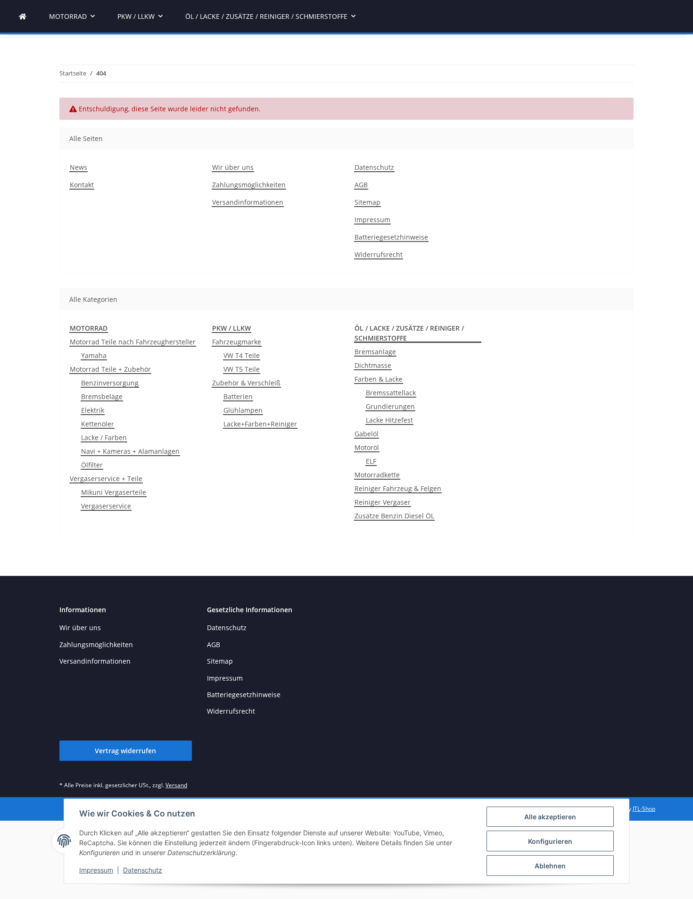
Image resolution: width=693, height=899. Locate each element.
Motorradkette (377, 474)
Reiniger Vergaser (383, 502)
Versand (176, 785)
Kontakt (82, 184)
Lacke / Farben (104, 437)
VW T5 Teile (241, 369)
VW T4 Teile (241, 355)
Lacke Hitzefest (389, 420)
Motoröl (367, 447)
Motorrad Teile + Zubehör (110, 369)
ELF (371, 461)
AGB (361, 184)
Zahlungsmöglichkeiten (249, 184)
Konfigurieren (550, 841)
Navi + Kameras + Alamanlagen (130, 451)
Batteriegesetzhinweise (391, 237)
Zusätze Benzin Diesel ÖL (394, 515)
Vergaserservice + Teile (106, 478)
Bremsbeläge (102, 396)
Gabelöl (367, 433)
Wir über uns (233, 167)
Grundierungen (390, 406)
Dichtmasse (373, 365)
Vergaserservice (106, 505)
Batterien (238, 396)
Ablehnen (550, 866)
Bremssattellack (391, 392)
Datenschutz (142, 870)
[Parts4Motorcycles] (23, 16)
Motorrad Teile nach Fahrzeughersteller (133, 341)
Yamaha (94, 355)
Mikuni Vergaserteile (113, 492)
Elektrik (92, 410)
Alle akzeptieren (550, 817)
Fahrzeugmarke (236, 341)
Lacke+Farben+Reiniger (260, 423)
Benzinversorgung (110, 382)
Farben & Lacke (379, 379)
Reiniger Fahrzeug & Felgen (398, 488)
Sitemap (367, 202)
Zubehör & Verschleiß (246, 382)
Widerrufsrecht (379, 254)
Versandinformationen (247, 202)
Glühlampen (243, 410)
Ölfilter (92, 464)
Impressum (96, 870)
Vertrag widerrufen (125, 750)
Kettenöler (97, 423)
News (78, 167)
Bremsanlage (375, 351)
